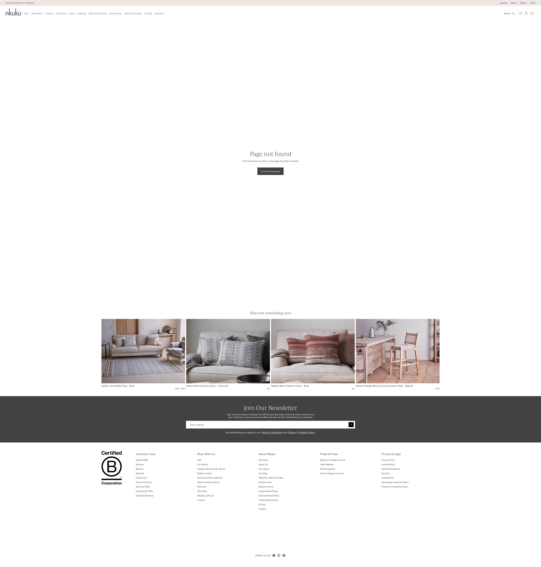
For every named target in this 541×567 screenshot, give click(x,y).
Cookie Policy (388, 464)
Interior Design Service (208, 482)
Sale (199, 459)
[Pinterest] (284, 555)
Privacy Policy (388, 459)
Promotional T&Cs (144, 491)
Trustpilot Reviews (144, 495)
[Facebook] (274, 555)
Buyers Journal (266, 486)
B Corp (262, 504)
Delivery (140, 464)
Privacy (292, 432)
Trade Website (327, 464)
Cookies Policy (307, 432)
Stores (523, 2)
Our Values (264, 468)
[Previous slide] (105, 351)
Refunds (140, 473)
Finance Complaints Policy (395, 486)
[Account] (526, 13)
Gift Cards (202, 491)
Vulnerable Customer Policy (395, 482)
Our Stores (202, 464)
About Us (263, 464)
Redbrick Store (204, 473)
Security (386, 473)
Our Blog (263, 473)
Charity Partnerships (268, 499)
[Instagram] (279, 555)
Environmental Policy (269, 495)
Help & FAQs (142, 459)
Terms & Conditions (271, 432)
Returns (139, 468)
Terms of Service (144, 482)
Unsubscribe (388, 477)
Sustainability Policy (268, 491)
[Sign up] (351, 424)
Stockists (201, 486)
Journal (503, 2)
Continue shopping (270, 171)
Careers (262, 508)
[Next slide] (180, 351)
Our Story (263, 459)
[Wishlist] (520, 13)
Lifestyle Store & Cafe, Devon (211, 468)
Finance (201, 499)
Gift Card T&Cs (143, 486)
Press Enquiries (327, 468)
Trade (532, 2)
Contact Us (141, 477)
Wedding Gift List (205, 495)
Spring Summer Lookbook (209, 477)
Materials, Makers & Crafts (271, 477)
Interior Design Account (332, 473)
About (514, 2)
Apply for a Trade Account (332, 459)
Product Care (265, 482)
